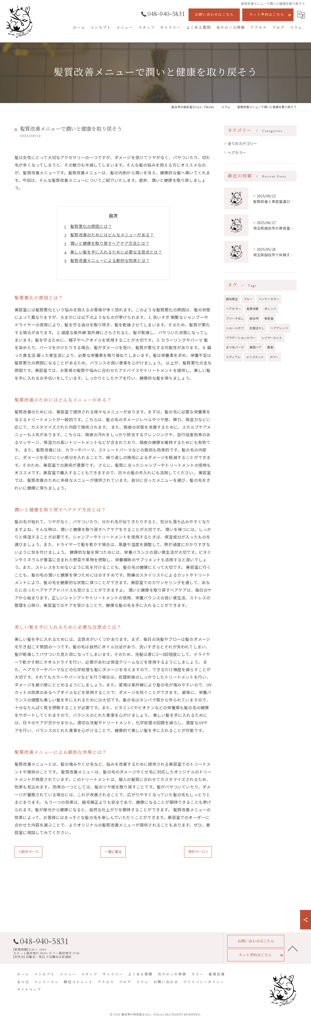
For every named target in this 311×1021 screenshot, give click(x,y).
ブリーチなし (235, 318)
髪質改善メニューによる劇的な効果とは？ (110, 260)
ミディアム (233, 357)
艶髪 (270, 347)
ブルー (248, 299)
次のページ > (198, 851)
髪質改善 (253, 308)
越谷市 (254, 318)
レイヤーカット (271, 338)
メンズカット (255, 357)
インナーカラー (269, 299)
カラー (274, 357)
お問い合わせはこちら (214, 14)
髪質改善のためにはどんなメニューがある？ (112, 235)
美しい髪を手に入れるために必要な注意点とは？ (116, 252)
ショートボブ (235, 328)
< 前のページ (28, 851)
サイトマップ (29, 990)
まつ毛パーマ (235, 347)
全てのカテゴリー (242, 143)
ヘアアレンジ (279, 328)
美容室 (268, 318)
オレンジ (270, 308)
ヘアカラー (237, 152)
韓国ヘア (255, 347)
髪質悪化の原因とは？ (91, 226)
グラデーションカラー (241, 338)
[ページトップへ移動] (293, 948)
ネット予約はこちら (266, 14)
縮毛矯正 (232, 299)
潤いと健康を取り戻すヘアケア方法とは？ (109, 243)
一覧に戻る (113, 851)
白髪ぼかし (257, 328)
